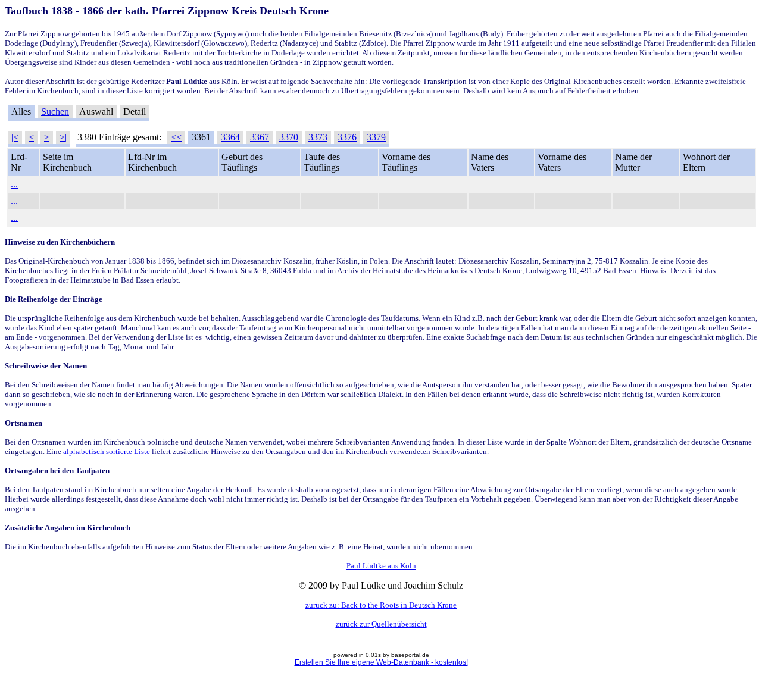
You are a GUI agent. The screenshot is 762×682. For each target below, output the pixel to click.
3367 (259, 137)
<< (176, 137)
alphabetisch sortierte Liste (106, 451)
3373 (317, 137)
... (14, 184)
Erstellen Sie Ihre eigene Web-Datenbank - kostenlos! (381, 662)
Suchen (55, 112)
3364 (230, 137)
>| (63, 137)
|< (14, 137)
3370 (288, 137)
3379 (376, 137)
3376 (347, 137)
